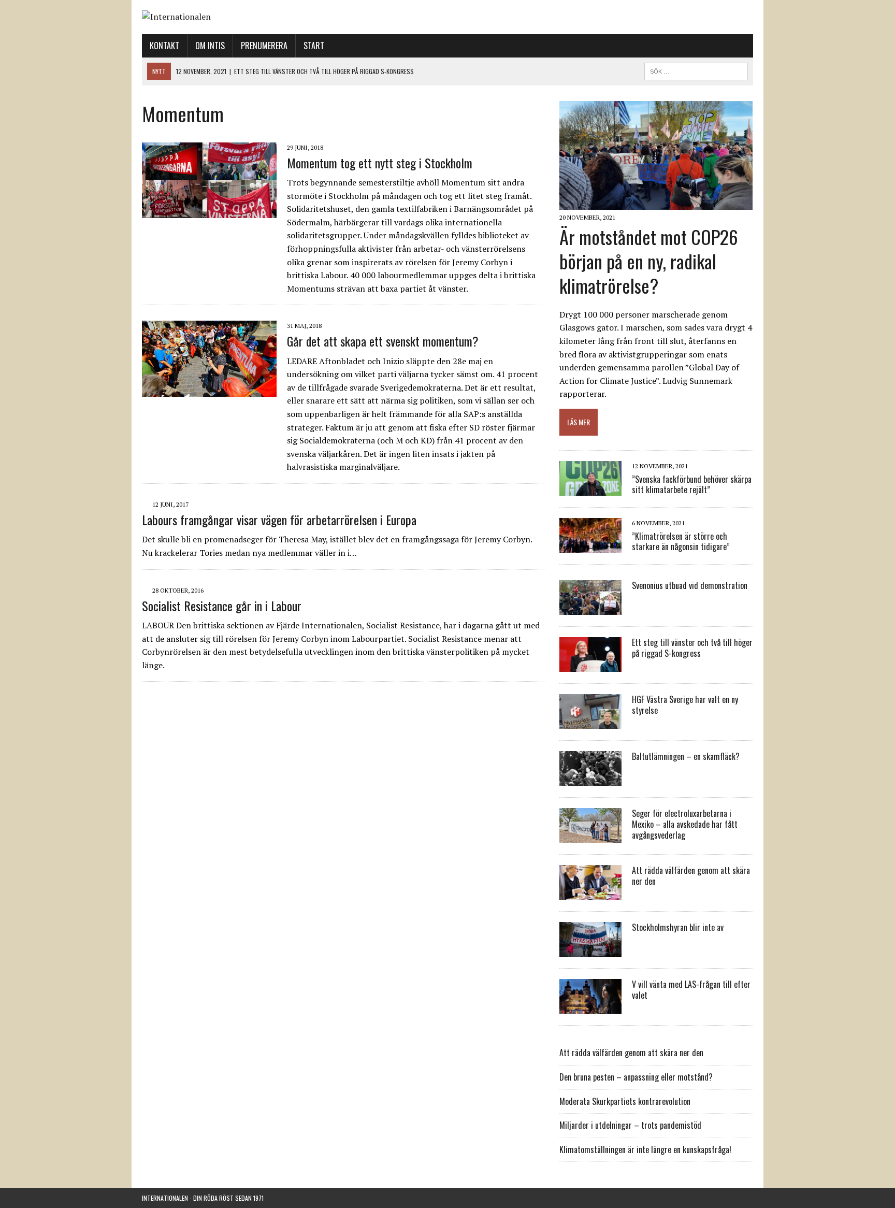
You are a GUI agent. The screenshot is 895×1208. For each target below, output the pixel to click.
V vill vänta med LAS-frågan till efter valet (691, 989)
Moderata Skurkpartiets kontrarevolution (624, 1101)
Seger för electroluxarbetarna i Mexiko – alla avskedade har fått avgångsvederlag (685, 824)
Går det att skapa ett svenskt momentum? (383, 341)
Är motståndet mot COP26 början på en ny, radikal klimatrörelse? (648, 261)
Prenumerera (264, 45)
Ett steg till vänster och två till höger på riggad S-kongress (692, 647)
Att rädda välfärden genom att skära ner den (691, 875)
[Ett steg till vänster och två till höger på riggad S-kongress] (590, 665)
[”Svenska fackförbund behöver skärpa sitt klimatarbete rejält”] (590, 489)
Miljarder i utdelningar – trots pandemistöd (630, 1125)
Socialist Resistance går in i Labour (221, 605)
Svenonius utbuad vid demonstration (689, 585)
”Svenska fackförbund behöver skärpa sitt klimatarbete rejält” (692, 484)
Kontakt (164, 45)
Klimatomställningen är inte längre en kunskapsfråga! (645, 1149)
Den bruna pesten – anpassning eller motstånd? (636, 1077)
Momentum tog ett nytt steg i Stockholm (379, 162)
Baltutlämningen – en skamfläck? (686, 756)
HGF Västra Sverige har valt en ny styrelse (685, 704)
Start (314, 45)
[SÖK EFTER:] (696, 70)
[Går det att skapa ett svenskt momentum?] (209, 389)
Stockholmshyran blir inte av (678, 927)
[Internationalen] (447, 17)
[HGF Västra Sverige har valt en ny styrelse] (590, 722)
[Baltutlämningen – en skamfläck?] (590, 779)
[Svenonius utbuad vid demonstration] (590, 608)
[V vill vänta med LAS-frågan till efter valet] (590, 1007)
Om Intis (210, 45)
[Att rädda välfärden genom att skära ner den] (590, 893)
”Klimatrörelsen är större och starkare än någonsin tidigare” (681, 541)
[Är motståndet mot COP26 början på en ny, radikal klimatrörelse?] (656, 203)
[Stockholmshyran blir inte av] (590, 950)
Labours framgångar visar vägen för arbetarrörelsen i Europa (279, 519)
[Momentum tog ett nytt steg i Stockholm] (209, 211)
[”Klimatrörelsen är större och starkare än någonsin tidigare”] (590, 546)
